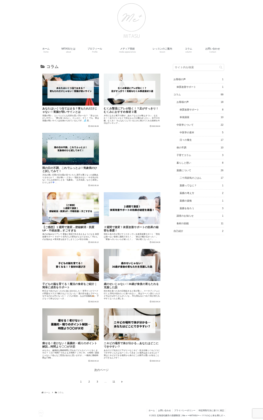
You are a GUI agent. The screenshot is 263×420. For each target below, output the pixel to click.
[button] (221, 67)
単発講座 (201, 117)
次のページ (101, 370)
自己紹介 (198, 231)
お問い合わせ (164, 410)
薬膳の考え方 (201, 193)
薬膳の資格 (201, 200)
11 (113, 381)
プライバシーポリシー (184, 410)
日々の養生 (201, 140)
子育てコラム (200, 155)
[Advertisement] (132, 144)
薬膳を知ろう (201, 208)
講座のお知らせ (200, 215)
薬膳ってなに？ (201, 185)
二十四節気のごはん (201, 178)
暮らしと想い (200, 162)
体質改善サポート (200, 87)
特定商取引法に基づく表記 (211, 410)
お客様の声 (198, 79)
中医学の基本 (201, 132)
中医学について (200, 125)
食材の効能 (200, 223)
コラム (198, 94)
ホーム (152, 410)
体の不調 (200, 147)
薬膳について (200, 170)
